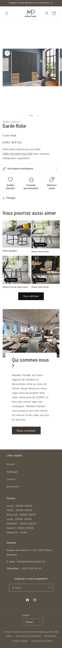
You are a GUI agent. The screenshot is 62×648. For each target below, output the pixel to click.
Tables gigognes (9, 251)
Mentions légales (20, 641)
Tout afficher (31, 296)
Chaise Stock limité (40, 251)
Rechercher (13, 486)
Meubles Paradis (19, 632)
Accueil (11, 464)
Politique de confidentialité (28, 636)
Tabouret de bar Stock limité (15, 287)
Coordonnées (50, 636)
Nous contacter (26, 430)
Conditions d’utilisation (42, 641)
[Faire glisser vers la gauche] (23, 115)
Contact (11, 479)
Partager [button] (11, 197)
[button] (6, 13)
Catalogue (12, 471)
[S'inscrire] (49, 587)
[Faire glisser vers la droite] (38, 115)
